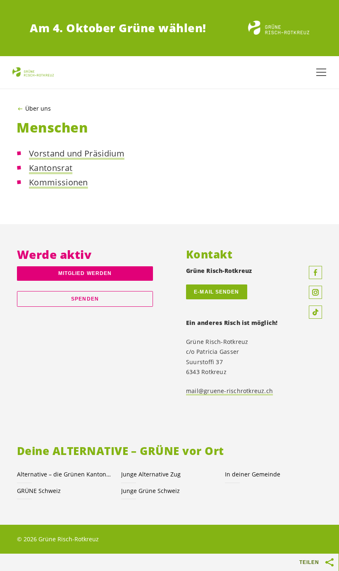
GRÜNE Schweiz (39, 491)
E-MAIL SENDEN (216, 292)
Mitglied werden (85, 273)
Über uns (38, 108)
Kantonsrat (50, 167)
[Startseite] (278, 28)
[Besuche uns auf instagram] (315, 292)
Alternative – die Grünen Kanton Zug (64, 474)
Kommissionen (58, 182)
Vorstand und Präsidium (76, 153)
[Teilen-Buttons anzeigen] (330, 562)
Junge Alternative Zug (151, 474)
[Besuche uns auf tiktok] (315, 312)
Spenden (85, 299)
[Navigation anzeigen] (321, 72)
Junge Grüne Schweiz (150, 491)
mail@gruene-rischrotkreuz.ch (229, 391)
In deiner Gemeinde (252, 474)
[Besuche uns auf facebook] (315, 272)
